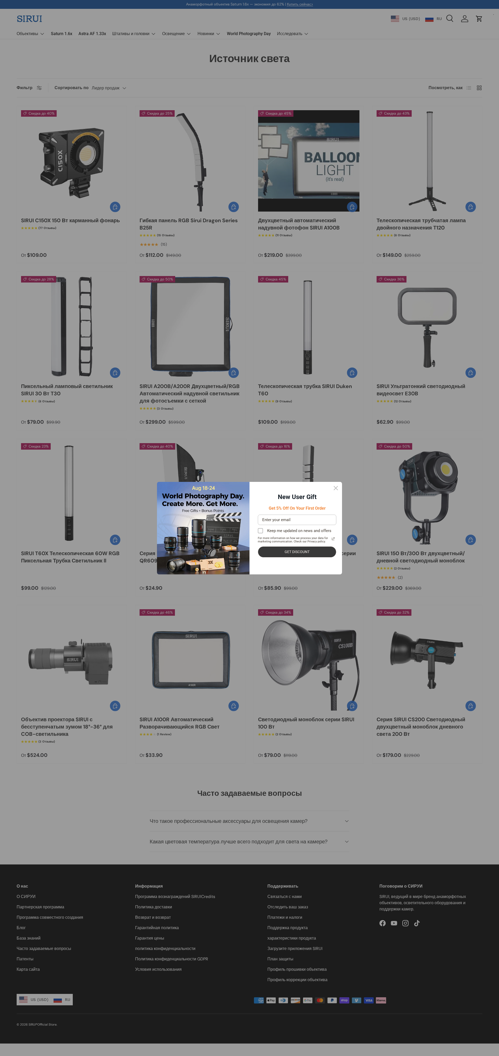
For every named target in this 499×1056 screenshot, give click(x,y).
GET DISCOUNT (297, 552)
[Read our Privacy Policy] (333, 539)
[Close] (336, 488)
